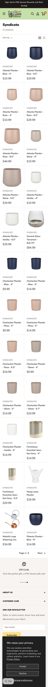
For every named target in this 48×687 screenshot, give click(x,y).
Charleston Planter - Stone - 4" (36, 366)
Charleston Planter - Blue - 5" (36, 283)
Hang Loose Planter (32, 493)
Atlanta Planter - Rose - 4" (11, 113)
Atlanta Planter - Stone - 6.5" (11, 196)
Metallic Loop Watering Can (9, 538)
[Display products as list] (44, 38)
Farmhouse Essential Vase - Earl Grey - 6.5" (10, 495)
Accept (22, 666)
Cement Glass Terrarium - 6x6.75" (33, 239)
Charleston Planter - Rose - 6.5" (12, 366)
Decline (22, 673)
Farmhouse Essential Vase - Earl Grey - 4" (34, 450)
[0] (43, 13)
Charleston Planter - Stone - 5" (12, 407)
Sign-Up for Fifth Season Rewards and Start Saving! (24, 4)
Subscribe (12, 635)
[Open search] (32, 13)
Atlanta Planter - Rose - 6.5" (35, 113)
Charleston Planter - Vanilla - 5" (12, 448)
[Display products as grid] (40, 38)
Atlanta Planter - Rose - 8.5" (11, 155)
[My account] (37, 13)
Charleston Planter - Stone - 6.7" (36, 407)
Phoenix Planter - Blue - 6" (35, 538)
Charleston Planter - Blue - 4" (12, 283)
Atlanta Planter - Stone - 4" (35, 155)
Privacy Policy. (13, 659)
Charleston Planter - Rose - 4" (12, 324)
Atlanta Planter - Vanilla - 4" (35, 196)
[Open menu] (4, 14)
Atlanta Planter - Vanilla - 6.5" (11, 238)
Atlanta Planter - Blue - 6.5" (35, 72)
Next (40, 553)
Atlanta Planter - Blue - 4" (11, 72)
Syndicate (8, 66)
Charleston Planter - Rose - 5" (36, 324)
